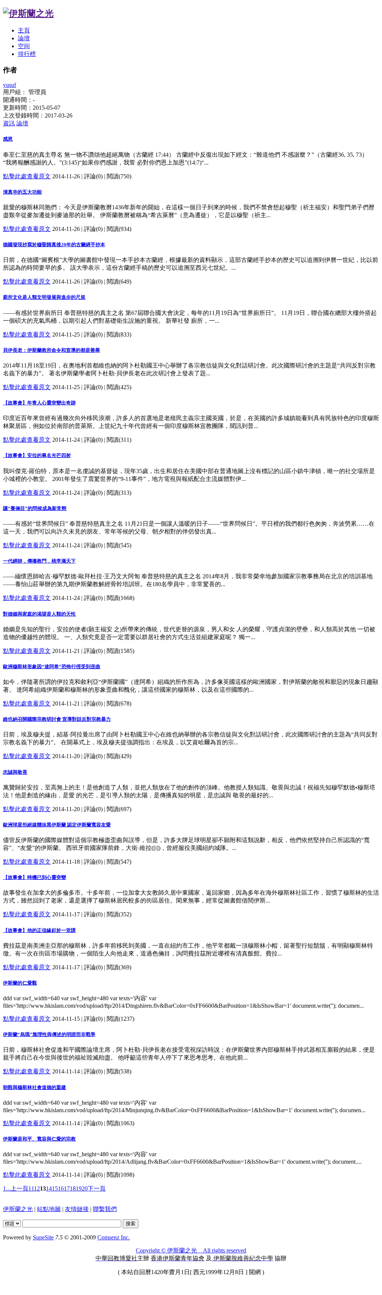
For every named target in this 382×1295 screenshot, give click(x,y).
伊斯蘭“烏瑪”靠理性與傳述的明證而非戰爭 (49, 1034)
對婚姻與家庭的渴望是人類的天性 (39, 614)
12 (37, 1188)
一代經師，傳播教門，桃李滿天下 (39, 561)
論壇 (24, 38)
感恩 (8, 139)
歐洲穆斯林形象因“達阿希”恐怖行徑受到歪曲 (51, 666)
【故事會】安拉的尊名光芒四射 (37, 455)
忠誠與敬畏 (15, 772)
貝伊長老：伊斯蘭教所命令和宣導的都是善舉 (51, 350)
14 (49, 1188)
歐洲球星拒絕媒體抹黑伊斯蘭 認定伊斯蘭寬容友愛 (57, 825)
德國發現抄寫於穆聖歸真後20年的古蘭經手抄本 (54, 244)
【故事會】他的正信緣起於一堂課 (39, 930)
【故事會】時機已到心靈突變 (34, 877)
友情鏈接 (77, 1209)
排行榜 (27, 54)
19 (79, 1188)
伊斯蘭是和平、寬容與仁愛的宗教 (39, 1139)
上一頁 (19, 1188)
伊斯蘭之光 (18, 1209)
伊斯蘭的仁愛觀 (20, 983)
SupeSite (43, 1237)
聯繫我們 (105, 1209)
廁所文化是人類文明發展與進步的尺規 (44, 297)
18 (73, 1188)
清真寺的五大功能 (22, 192)
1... (6, 1188)
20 (85, 1188)
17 (67, 1188)
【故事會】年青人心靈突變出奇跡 (39, 403)
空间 (24, 46)
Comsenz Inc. (113, 1237)
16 (61, 1188)
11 (31, 1188)
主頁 (24, 30)
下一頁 (97, 1188)
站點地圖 (49, 1209)
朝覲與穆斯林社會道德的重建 (34, 1087)
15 (55, 1188)
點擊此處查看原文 (27, 176)
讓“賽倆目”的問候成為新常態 (34, 508)
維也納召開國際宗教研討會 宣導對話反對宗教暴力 (57, 719)
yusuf (9, 85)
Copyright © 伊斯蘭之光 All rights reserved (191, 1250)
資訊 (9, 123)
